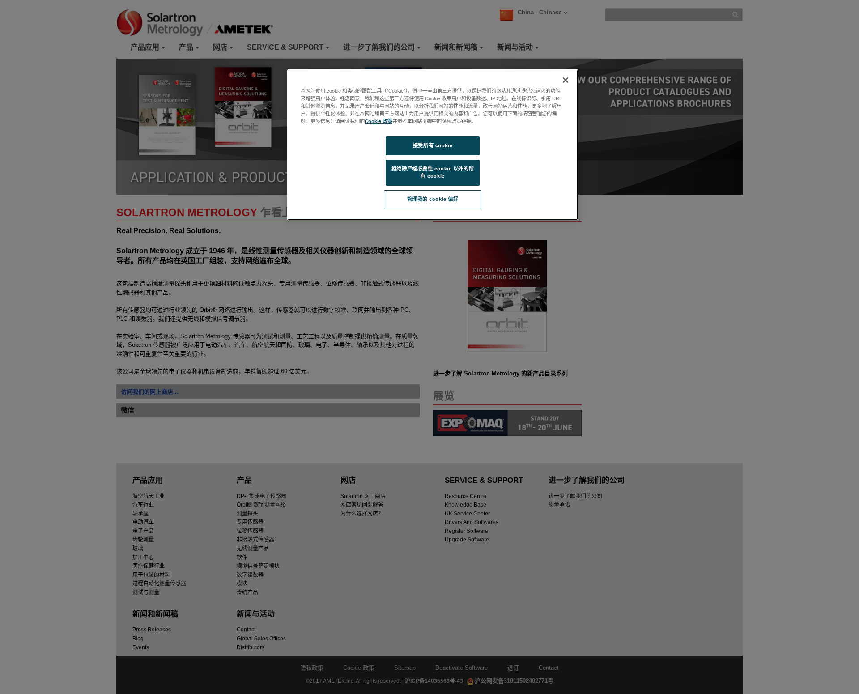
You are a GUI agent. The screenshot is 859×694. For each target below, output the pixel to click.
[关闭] (565, 80)
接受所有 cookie (432, 145)
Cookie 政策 (378, 121)
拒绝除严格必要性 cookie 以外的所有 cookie (432, 172)
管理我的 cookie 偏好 (433, 199)
